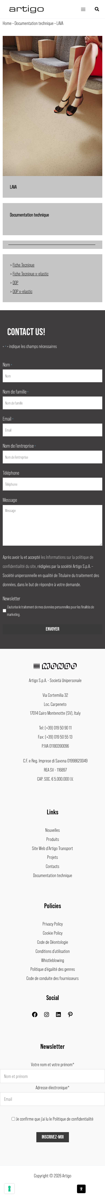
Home (7, 23)
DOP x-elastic (22, 291)
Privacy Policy (53, 924)
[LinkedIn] (58, 1016)
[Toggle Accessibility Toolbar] (81, 1189)
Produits (52, 839)
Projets (52, 857)
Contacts (52, 866)
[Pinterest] (70, 1016)
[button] (97, 9)
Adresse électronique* (52, 1087)
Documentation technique (34, 23)
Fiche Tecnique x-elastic (30, 273)
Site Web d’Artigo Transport (52, 848)
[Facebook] (35, 1016)
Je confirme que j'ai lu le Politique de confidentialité (54, 1119)
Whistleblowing (52, 960)
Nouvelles (52, 830)
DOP (15, 282)
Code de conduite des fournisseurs (52, 978)
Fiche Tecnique (23, 265)
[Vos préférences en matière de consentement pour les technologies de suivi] (9, 1189)
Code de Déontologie (52, 942)
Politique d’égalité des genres (52, 969)
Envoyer (52, 629)
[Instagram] (46, 1016)
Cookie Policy (52, 933)
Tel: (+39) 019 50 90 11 (55, 728)
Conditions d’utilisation (53, 951)
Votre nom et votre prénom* (52, 1064)
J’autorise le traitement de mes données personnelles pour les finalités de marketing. (50, 610)
